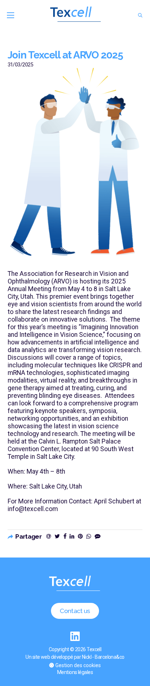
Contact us (75, 610)
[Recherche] (140, 15)
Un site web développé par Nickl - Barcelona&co (74, 657)
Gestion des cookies (78, 665)
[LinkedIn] (75, 636)
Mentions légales (75, 672)
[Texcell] (76, 15)
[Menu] (10, 15)
